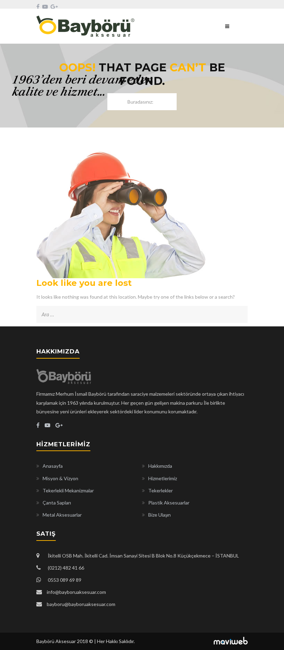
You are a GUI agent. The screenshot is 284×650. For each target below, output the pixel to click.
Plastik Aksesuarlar (168, 503)
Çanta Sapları (57, 503)
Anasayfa (53, 466)
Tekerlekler (160, 490)
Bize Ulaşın (159, 515)
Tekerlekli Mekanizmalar (68, 490)
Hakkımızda (160, 466)
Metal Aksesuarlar (62, 515)
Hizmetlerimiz (162, 478)
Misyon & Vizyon (60, 478)
